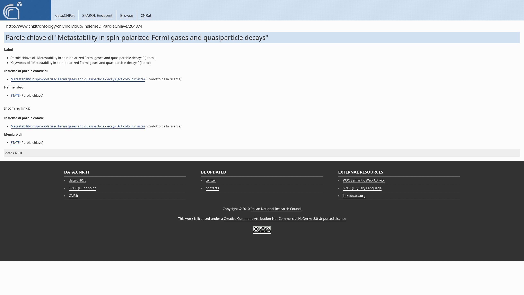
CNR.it (146, 15)
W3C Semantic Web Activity (364, 180)
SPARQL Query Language (362, 188)
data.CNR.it (65, 15)
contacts (212, 188)
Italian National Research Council (276, 208)
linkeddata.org (354, 195)
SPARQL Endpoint (97, 15)
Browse (126, 15)
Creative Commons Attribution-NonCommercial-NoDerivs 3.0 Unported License (285, 218)
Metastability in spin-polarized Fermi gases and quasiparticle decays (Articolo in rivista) (78, 79)
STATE (15, 95)
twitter (211, 180)
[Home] (25, 10)
